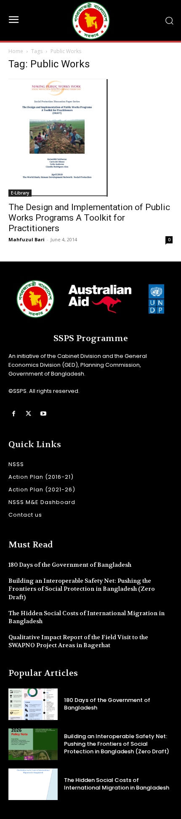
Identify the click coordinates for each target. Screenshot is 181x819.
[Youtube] (43, 413)
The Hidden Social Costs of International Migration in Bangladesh (116, 784)
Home (15, 51)
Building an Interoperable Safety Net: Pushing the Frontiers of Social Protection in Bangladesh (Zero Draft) (81, 589)
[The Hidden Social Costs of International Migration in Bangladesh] (33, 784)
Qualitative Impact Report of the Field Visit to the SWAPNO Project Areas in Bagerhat (78, 641)
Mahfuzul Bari (26, 239)
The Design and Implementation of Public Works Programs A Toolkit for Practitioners (89, 217)
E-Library (20, 193)
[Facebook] (13, 413)
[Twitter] (28, 413)
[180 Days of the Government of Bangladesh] (33, 704)
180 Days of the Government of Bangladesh (69, 564)
